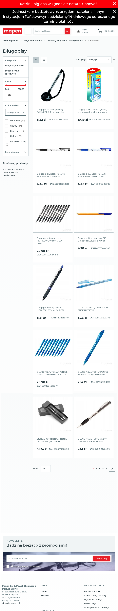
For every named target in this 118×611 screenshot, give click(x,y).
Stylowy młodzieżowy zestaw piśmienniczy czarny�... (52, 440)
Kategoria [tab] (10, 60)
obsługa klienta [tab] (94, 586)
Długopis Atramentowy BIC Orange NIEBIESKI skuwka (92, 239)
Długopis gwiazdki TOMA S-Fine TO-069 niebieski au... (92, 175)
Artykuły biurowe (33, 40)
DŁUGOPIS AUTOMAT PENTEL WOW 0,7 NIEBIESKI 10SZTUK (52, 373)
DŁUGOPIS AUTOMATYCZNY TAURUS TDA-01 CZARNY (92, 440)
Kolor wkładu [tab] (12, 105)
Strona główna (10, 40)
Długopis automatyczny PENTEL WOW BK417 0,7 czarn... (49, 241)
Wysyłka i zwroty (93, 599)
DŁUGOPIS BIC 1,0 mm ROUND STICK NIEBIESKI (94, 309)
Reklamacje (90, 603)
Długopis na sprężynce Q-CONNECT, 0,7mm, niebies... (51, 110)
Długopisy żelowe (14, 65)
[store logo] (12, 31)
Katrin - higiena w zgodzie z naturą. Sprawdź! (59, 4)
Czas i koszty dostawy (95, 595)
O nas (44, 591)
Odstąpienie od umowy (96, 607)
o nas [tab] (44, 586)
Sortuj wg (81, 59)
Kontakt (45, 595)
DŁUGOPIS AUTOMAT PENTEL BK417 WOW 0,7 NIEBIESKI (93, 373)
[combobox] (52, 31)
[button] (87, 31)
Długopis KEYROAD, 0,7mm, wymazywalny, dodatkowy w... (93, 110)
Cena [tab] (8, 81)
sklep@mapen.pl (11, 603)
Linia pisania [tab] (12, 152)
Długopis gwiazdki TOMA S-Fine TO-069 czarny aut (51, 175)
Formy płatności (92, 591)
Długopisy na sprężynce (12, 72)
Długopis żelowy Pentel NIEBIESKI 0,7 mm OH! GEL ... (51, 309)
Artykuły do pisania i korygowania (65, 40)
